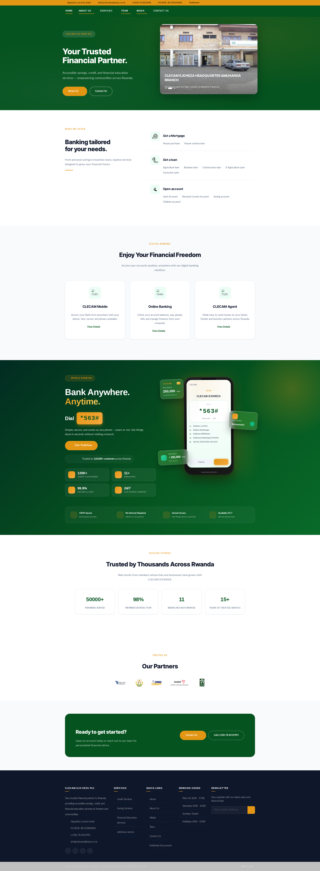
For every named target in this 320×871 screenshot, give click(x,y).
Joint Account (170, 197)
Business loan (191, 167)
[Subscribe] (251, 810)
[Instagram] (83, 851)
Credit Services (124, 799)
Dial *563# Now (83, 445)
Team (125, 10)
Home (69, 10)
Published (194, 2)
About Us (85, 10)
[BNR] (139, 682)
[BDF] (120, 682)
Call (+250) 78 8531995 (226, 735)
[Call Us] (248, 10)
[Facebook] (68, 851)
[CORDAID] (180, 682)
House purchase (171, 143)
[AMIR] (202, 682)
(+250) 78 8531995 (141, 2)
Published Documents (161, 846)
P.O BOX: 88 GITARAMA (170, 2)
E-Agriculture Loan (235, 167)
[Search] (256, 10)
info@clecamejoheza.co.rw (111, 2)
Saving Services (125, 808)
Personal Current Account (195, 197)
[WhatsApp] (90, 851)
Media (141, 10)
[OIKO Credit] (156, 682)
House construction (194, 143)
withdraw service (125, 832)
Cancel (200, 460)
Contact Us (161, 10)
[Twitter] (75, 851)
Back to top (247, 866)
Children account (171, 202)
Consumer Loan (171, 173)
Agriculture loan (171, 167)
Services (106, 10)
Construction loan (211, 167)
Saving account (221, 197)
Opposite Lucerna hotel (79, 2)
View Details (93, 327)
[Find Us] (240, 10)
